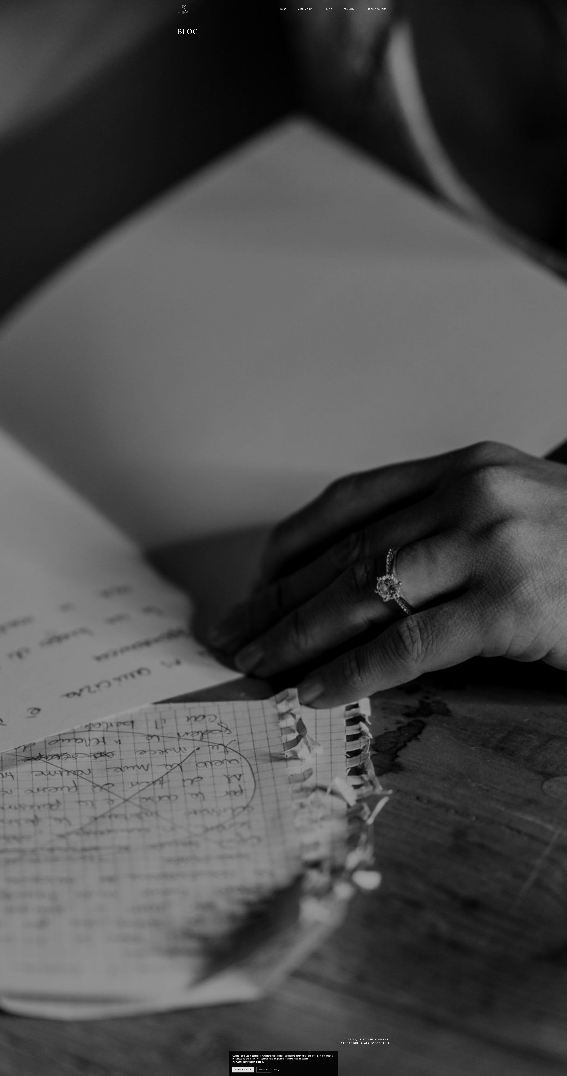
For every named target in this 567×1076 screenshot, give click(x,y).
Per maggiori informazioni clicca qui (248, 1062)
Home (283, 9)
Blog (329, 9)
